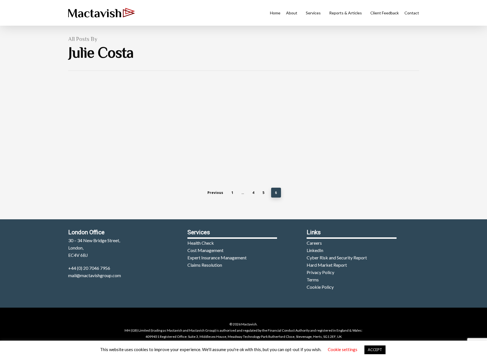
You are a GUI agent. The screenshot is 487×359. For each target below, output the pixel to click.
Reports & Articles (345, 12)
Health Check (200, 243)
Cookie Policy (320, 287)
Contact (411, 12)
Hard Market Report (327, 265)
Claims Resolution (204, 265)
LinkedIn (315, 250)
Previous (215, 192)
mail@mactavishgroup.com (94, 275)
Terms (313, 279)
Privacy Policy (320, 272)
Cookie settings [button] (342, 349)
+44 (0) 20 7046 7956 (89, 268)
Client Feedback (384, 12)
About (291, 12)
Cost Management (205, 250)
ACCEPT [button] (375, 349)
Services (313, 12)
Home (275, 12)
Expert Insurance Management (217, 257)
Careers (314, 243)
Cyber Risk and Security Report (337, 257)
